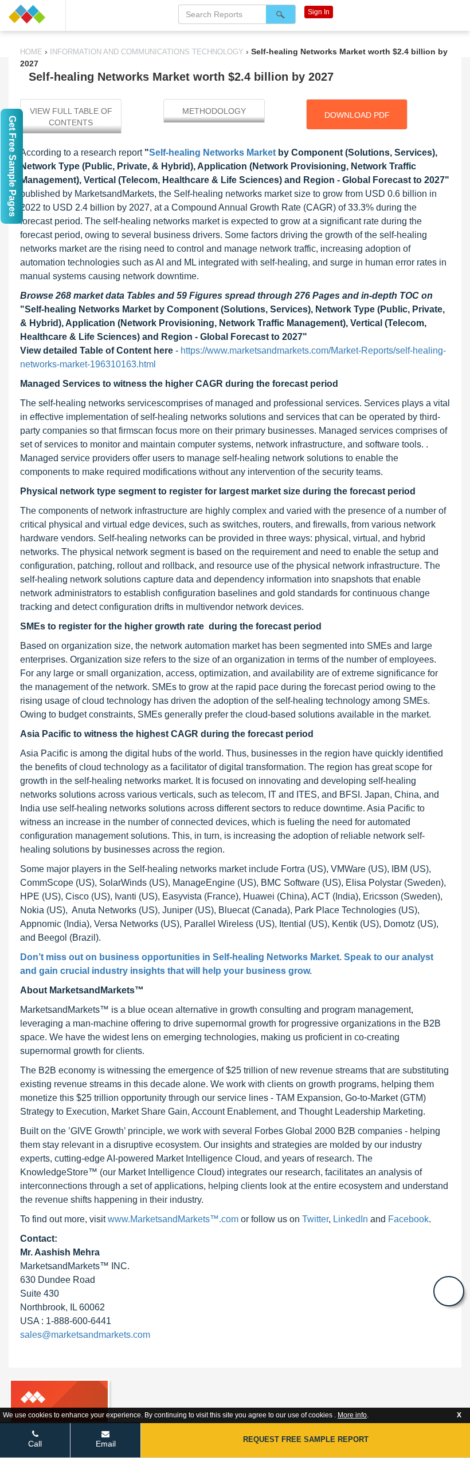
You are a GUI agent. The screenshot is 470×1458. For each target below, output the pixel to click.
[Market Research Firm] (33, 14)
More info (352, 1415)
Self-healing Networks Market (212, 152)
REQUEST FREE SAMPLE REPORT (306, 1439)
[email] (448, 1291)
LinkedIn (350, 1219)
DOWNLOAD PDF (357, 115)
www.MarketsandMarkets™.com (173, 1219)
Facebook (408, 1219)
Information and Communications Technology (147, 51)
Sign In (319, 12)
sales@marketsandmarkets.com (85, 1335)
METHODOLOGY (214, 111)
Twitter (315, 1219)
